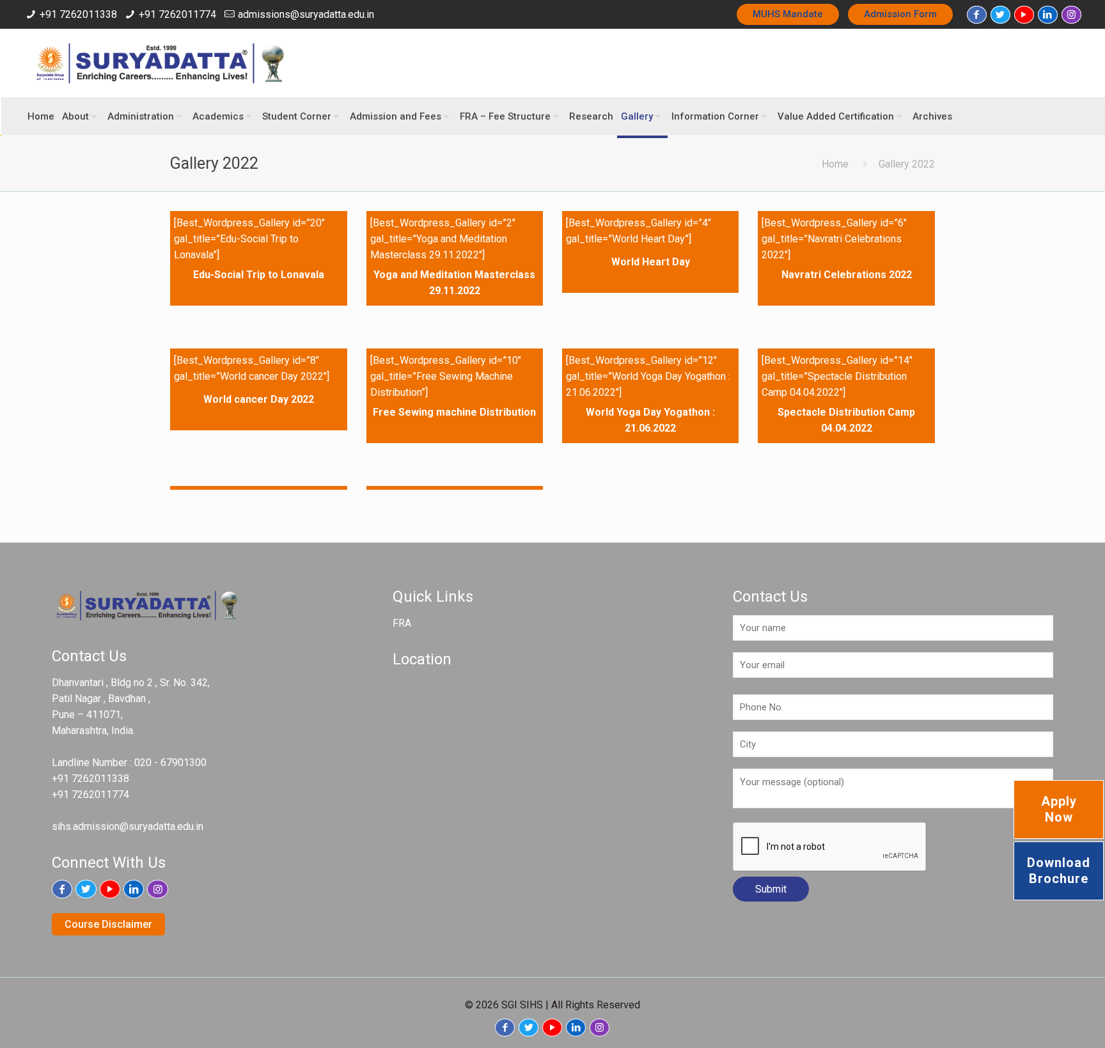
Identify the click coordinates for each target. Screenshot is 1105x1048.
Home (835, 164)
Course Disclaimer (108, 924)
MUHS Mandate (788, 14)
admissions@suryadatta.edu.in (306, 14)
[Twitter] (1000, 15)
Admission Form (900, 14)
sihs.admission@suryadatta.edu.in (127, 826)
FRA (402, 623)
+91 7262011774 (177, 14)
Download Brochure (1058, 870)
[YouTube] (1024, 15)
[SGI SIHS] (161, 63)
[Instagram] (1071, 15)
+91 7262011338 (78, 14)
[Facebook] (977, 15)
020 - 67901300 (170, 762)
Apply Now (1059, 809)
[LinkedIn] (1048, 15)
